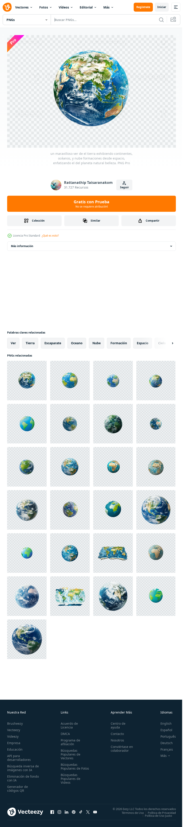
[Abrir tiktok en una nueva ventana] (81, 809)
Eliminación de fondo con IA (18, 776)
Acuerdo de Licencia (68, 723)
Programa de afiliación (69, 740)
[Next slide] (165, 341)
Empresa (13, 741)
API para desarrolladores (19, 755)
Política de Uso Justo (155, 813)
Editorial (86, 7)
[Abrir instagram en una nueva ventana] (59, 809)
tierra (30, 341)
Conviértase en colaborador (120, 746)
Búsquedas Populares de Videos (69, 780)
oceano (77, 341)
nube (96, 341)
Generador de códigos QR (17, 786)
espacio (142, 341)
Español (163, 728)
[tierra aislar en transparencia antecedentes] (27, 594)
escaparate (52, 341)
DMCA (64, 731)
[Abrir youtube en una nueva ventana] (95, 809)
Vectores (22, 7)
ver (13, 341)
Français (163, 747)
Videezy (13, 734)
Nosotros (115, 738)
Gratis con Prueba (91, 203)
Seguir (124, 187)
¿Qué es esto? (50, 235)
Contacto (115, 731)
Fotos (43, 7)
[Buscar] (161, 19)
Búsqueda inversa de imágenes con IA (22, 766)
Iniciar (161, 7)
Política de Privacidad (158, 810)
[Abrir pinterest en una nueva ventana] (73, 809)
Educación (15, 747)
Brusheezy (15, 721)
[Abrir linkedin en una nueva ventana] (66, 809)
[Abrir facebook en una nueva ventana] (52, 809)
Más (106, 7)
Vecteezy (13, 728)
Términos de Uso (129, 810)
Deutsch (163, 741)
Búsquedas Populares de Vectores (69, 752)
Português (165, 734)
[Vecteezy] (7, 7)
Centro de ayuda (116, 723)
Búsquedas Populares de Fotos (69, 766)
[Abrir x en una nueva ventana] (88, 809)
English (162, 721)
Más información (22, 244)
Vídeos (64, 7)
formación (118, 341)
